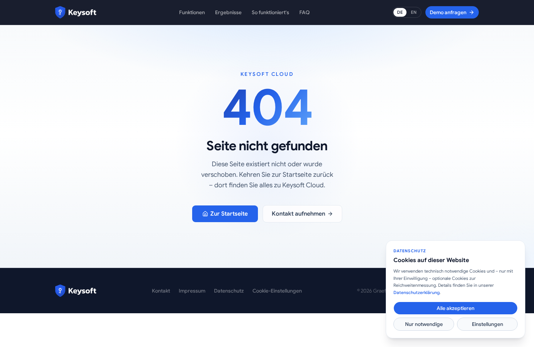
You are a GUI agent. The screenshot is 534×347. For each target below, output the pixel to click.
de (400, 12)
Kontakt (161, 290)
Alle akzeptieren (455, 308)
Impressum (192, 290)
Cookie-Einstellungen (277, 290)
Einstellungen (487, 324)
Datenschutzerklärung (416, 292)
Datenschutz (229, 290)
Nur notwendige (424, 324)
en (414, 12)
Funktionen (192, 12)
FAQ (304, 12)
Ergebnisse (228, 12)
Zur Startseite (229, 213)
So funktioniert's (270, 12)
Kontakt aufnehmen (298, 213)
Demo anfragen (448, 12)
